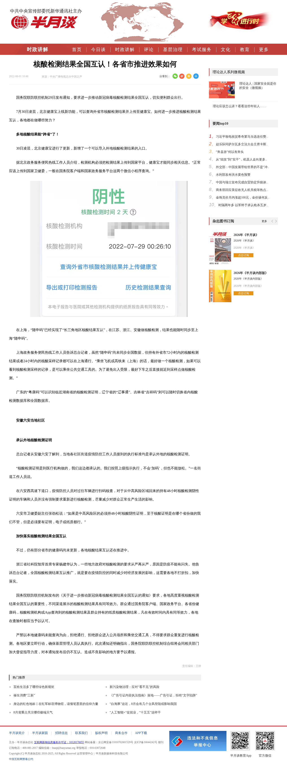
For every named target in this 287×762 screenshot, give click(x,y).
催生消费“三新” (24, 695)
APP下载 (141, 733)
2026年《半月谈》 (246, 235)
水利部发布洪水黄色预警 (233, 174)
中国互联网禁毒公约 (21, 759)
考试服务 (202, 49)
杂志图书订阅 (223, 221)
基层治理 (173, 49)
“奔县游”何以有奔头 (230, 152)
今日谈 (98, 49)
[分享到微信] (175, 76)
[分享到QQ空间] (189, 76)
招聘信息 (61, 733)
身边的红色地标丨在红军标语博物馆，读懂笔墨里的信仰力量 (55, 704)
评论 (149, 49)
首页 (77, 49)
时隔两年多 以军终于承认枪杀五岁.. (243, 205)
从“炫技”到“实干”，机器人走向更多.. (241, 159)
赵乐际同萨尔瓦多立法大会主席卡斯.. (242, 144)
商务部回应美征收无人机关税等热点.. (242, 190)
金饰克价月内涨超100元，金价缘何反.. (243, 197)
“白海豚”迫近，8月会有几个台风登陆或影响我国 (143, 704)
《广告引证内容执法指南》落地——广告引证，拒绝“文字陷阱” (153, 695)
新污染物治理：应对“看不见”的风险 (134, 687)
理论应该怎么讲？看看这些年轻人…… (239, 106)
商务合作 (121, 733)
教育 (245, 49)
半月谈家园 (40, 733)
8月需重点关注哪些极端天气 (33, 712)
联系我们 (81, 733)
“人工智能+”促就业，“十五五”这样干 (135, 712)
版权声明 (101, 733)
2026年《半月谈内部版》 (251, 273)
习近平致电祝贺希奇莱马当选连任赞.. (242, 136)
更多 (264, 49)
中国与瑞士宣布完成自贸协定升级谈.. (242, 182)
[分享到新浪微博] (182, 76)
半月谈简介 (17, 733)
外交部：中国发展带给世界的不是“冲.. (242, 167)
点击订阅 (243, 255)
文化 (226, 49)
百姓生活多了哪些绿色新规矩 (33, 687)
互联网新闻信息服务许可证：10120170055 (59, 742)
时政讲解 (37, 49)
